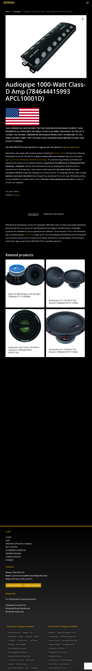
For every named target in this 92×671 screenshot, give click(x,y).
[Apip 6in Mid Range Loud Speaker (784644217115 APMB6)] (24, 274)
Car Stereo (33, 640)
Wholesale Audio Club (15, 611)
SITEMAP (9, 560)
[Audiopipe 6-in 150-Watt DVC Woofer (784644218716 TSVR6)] (65, 277)
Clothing (11, 644)
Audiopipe (17, 11)
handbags (34, 668)
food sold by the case (57, 668)
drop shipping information (17, 652)
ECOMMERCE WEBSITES (16, 550)
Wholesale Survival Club (16, 605)
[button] (87, 3)
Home (7, 11)
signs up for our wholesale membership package (26, 159)
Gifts (27, 668)
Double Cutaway (55, 644)
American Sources (14, 632)
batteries (52, 632)
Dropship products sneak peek (19, 656)
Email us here (59, 153)
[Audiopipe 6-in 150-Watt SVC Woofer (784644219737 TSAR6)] (65, 327)
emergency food (68, 644)
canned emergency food (66, 632)
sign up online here (71, 147)
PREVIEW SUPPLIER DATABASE (19, 543)
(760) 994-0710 (18, 572)
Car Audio (11, 640)
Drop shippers (21, 644)
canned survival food (68, 636)
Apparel (25, 632)
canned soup (53, 636)
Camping (28, 636)
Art (31, 632)
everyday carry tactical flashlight (61, 660)
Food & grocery (21, 664)
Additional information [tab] (53, 214)
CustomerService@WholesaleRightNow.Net (29, 575)
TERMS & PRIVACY (13, 557)
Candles (36, 636)
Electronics (30, 660)
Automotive (12, 636)
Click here (28, 234)
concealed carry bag (69, 640)
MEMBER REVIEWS (13, 553)
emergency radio (55, 656)
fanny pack (53, 664)
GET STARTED (12, 547)
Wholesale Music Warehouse (18, 608)
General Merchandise (15, 668)
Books (20, 636)
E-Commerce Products (16, 660)
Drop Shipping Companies (17, 648)
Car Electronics (22, 640)
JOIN (8, 540)
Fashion (11, 664)
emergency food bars (57, 648)
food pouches (64, 664)
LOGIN (8, 537)
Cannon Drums (54, 640)
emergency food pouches (58, 652)
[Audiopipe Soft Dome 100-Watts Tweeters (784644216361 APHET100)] (24, 326)
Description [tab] (33, 214)
